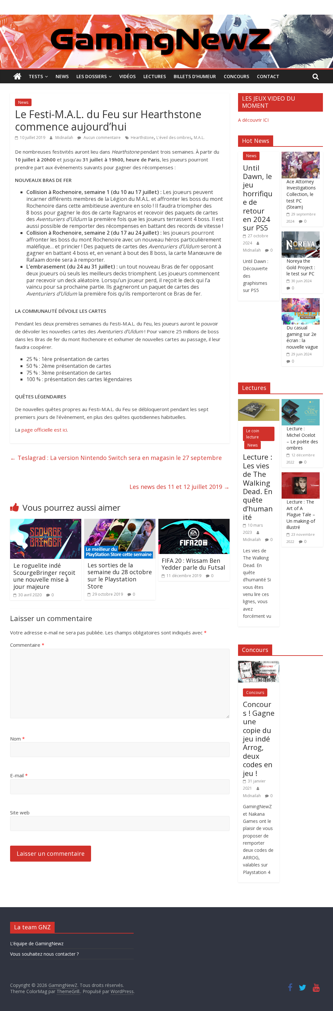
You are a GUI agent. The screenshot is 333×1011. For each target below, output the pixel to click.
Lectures (154, 76)
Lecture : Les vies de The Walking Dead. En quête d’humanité (258, 487)
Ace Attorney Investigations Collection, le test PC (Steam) (301, 194)
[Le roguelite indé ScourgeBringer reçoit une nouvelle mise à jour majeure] (46, 522)
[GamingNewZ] (166, 18)
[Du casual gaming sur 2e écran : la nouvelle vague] (301, 301)
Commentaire (27, 645)
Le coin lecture (252, 434)
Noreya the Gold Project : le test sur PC (300, 267)
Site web (20, 812)
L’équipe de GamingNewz (36, 943)
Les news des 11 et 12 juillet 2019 (179, 487)
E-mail (19, 775)
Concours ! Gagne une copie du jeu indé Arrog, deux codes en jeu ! (258, 738)
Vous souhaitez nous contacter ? (44, 954)
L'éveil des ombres (173, 137)
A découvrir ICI (253, 120)
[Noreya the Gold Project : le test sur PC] (301, 235)
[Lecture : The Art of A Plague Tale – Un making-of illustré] (301, 476)
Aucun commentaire (102, 137)
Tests (36, 76)
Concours (236, 76)
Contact (268, 76)
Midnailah (64, 137)
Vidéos (127, 76)
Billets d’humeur (195, 76)
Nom (17, 738)
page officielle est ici (44, 429)
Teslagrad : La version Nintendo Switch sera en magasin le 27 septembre (116, 458)
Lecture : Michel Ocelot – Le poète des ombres (302, 438)
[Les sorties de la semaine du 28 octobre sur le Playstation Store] (120, 522)
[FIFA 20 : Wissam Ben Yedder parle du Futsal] (194, 522)
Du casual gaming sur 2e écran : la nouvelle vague (302, 337)
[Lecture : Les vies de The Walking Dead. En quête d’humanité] (258, 402)
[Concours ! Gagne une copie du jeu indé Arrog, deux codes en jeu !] (258, 664)
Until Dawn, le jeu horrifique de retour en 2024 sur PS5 (258, 198)
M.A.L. (199, 137)
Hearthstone (142, 137)
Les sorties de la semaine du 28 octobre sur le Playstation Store (119, 575)
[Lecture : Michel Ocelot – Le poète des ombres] (301, 402)
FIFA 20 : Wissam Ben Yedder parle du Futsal (193, 564)
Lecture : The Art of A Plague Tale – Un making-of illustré (300, 514)
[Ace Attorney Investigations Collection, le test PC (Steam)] (301, 155)
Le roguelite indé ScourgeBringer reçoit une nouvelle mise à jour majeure (44, 575)
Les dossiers (91, 76)
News (62, 76)
